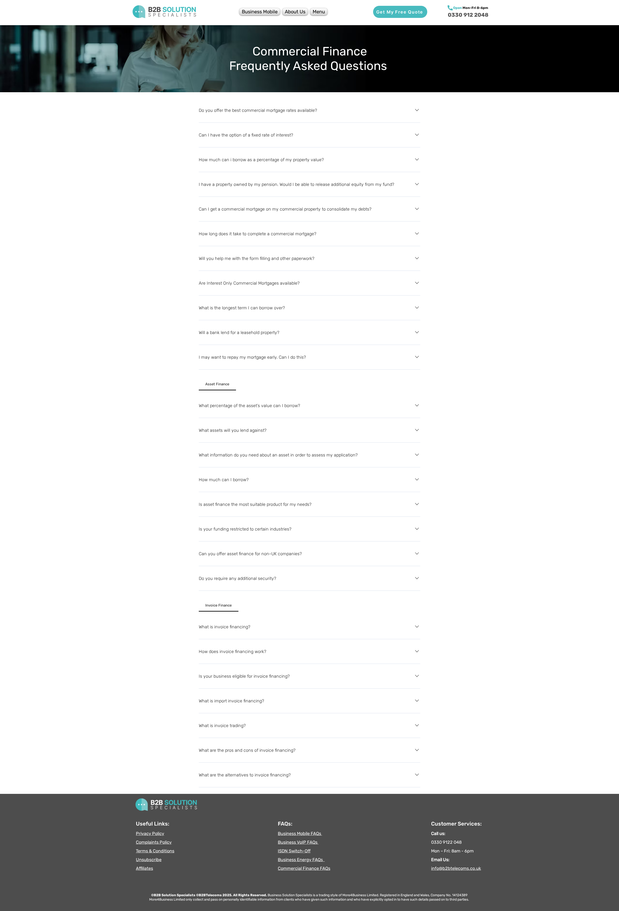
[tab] (217, 384)
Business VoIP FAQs (298, 842)
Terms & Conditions (155, 851)
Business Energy (295, 859)
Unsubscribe (149, 859)
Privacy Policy (150, 833)
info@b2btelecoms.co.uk (456, 868)
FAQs (318, 859)
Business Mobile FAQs (300, 833)
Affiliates (144, 868)
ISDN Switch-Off (294, 851)
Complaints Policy (154, 842)
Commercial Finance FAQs (304, 868)
